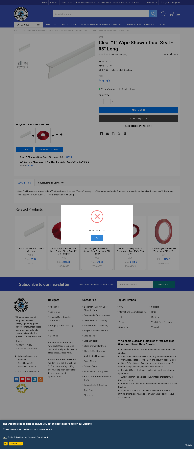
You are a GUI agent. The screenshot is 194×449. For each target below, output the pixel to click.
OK (97, 238)
